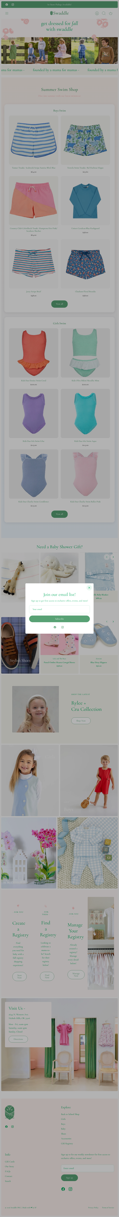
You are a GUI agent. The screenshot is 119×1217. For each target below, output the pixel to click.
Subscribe (59, 618)
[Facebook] (55, 627)
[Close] (89, 587)
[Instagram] (63, 627)
